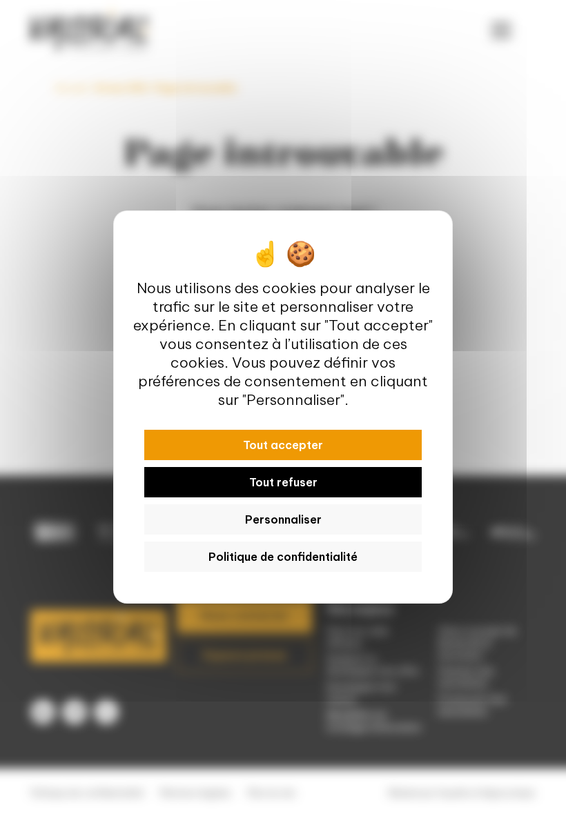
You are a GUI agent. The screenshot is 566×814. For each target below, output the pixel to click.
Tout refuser (283, 482)
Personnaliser (283, 519)
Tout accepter (283, 445)
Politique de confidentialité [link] (283, 557)
